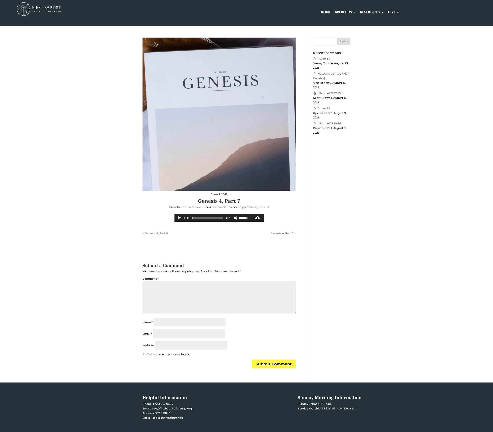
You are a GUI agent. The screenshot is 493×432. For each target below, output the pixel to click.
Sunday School (258, 207)
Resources (370, 13)
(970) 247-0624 (162, 404)
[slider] (207, 218)
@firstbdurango (172, 417)
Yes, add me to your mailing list (168, 354)
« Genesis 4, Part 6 (155, 233)
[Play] (179, 218)
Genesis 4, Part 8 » (283, 233)
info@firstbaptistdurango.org (172, 408)
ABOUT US (343, 13)
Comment (151, 278)
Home (326, 13)
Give (392, 13)
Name (148, 322)
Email (147, 334)
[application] (213, 218)
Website (148, 345)
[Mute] (236, 218)
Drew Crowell (192, 207)
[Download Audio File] (258, 218)
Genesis (220, 207)
